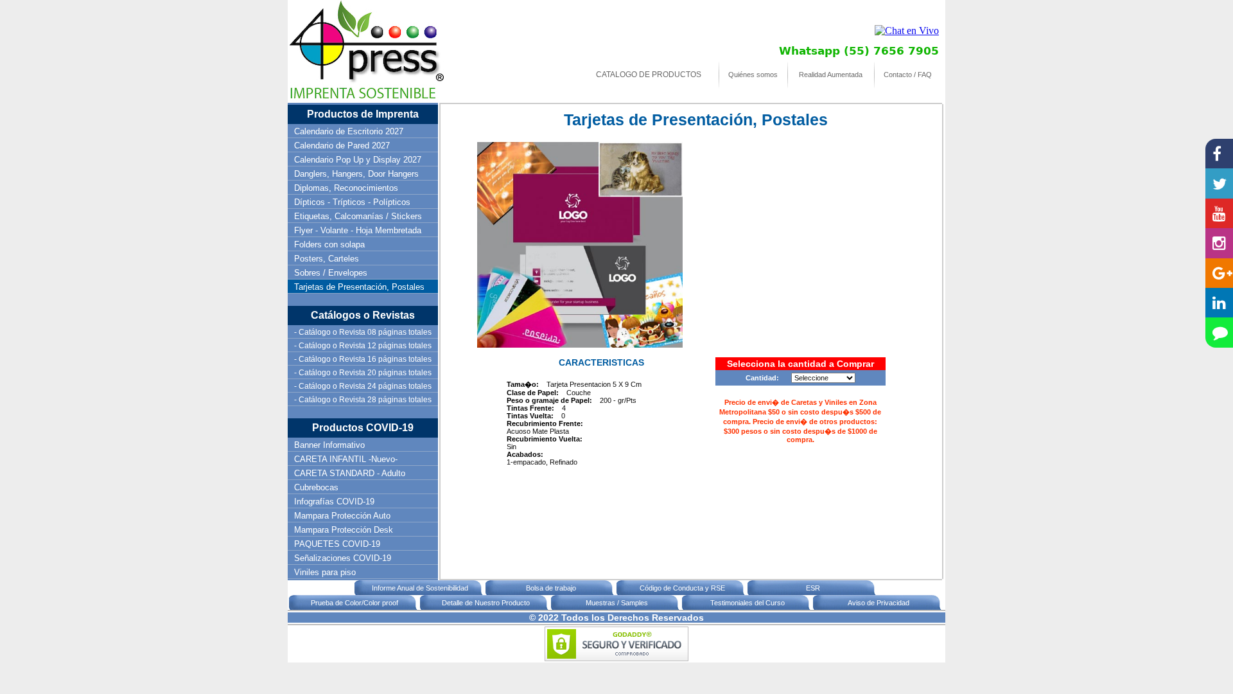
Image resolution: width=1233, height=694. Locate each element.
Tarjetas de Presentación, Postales (359, 287)
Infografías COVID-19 (334, 501)
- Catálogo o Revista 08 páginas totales (363, 332)
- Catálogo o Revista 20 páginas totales (363, 372)
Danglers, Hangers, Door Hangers (356, 174)
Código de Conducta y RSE (682, 588)
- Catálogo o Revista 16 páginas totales (363, 359)
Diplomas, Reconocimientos (346, 188)
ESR (813, 588)
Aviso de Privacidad (878, 603)
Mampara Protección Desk (343, 530)
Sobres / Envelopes (330, 273)
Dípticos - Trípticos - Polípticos (352, 202)
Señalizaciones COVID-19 (342, 558)
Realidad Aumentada (830, 74)
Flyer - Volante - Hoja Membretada (357, 230)
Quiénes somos (753, 74)
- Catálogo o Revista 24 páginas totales (363, 386)
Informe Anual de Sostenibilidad (420, 588)
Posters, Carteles (326, 258)
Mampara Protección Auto (342, 515)
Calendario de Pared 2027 (342, 145)
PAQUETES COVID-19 (337, 544)
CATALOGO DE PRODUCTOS (648, 74)
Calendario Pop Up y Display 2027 (357, 160)
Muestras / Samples (617, 603)
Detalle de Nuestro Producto (486, 603)
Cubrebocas (316, 487)
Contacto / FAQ (908, 74)
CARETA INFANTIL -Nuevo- (346, 459)
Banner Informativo (329, 445)
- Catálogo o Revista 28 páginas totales (363, 399)
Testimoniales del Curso (747, 603)
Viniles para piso (325, 572)
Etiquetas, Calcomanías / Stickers (358, 216)
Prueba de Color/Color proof (354, 603)
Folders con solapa (329, 244)
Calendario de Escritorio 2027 (348, 131)
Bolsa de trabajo (551, 588)
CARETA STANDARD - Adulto (349, 473)
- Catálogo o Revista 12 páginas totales (363, 345)
